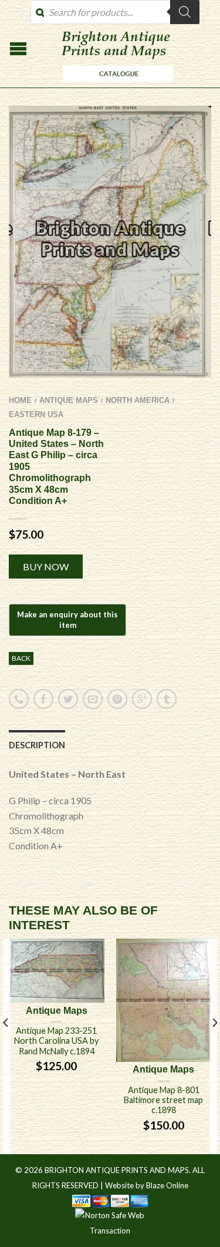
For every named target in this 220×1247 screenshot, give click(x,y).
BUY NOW (46, 566)
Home (20, 400)
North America (138, 400)
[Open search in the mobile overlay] (115, 12)
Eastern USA (36, 414)
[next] (213, 1046)
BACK (21, 658)
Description (37, 745)
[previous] (6, 1046)
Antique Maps (68, 400)
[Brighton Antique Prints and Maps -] (115, 85)
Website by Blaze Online (146, 1185)
